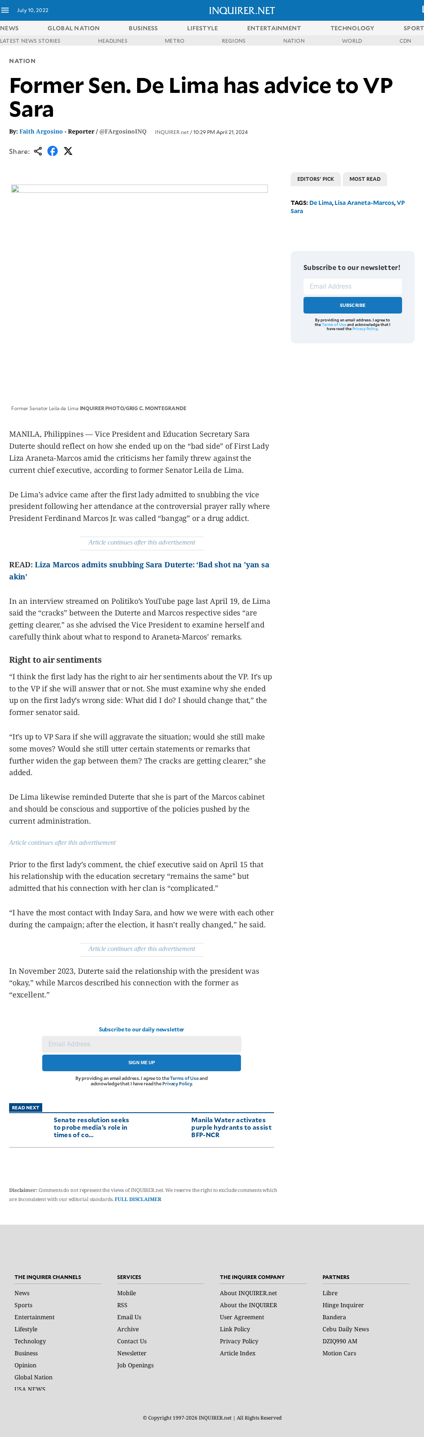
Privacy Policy (177, 1083)
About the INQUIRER (248, 1305)
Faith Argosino (41, 131)
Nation (22, 61)
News (9, 28)
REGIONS (234, 40)
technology (352, 28)
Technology (30, 1341)
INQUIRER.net (172, 132)
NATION (294, 40)
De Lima (320, 203)
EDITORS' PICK (315, 178)
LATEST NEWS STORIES (30, 40)
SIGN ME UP (141, 1062)
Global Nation (33, 1377)
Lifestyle (25, 1329)
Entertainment (34, 1317)
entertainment (274, 28)
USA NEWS (30, 1389)
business (143, 28)
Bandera (334, 1317)
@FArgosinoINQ (123, 131)
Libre (330, 1293)
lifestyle (202, 28)
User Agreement (242, 1317)
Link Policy (235, 1329)
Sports (23, 1305)
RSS (122, 1305)
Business (26, 1353)
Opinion (25, 1365)
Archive (128, 1329)
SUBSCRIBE (353, 305)
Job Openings (135, 1365)
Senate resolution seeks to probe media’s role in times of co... (92, 1127)
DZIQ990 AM (340, 1341)
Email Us (129, 1317)
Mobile (126, 1293)
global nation (74, 28)
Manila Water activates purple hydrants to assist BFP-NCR (231, 1127)
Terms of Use (184, 1078)
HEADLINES (113, 40)
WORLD (352, 40)
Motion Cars (339, 1353)
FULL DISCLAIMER (138, 1199)
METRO (174, 40)
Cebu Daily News (346, 1329)
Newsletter (132, 1353)
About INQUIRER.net (248, 1293)
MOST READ (365, 178)
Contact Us (132, 1341)
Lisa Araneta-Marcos (364, 203)
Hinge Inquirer (343, 1305)
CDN (406, 40)
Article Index (237, 1353)
